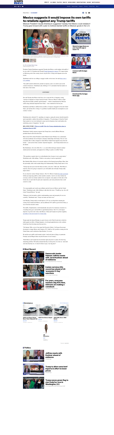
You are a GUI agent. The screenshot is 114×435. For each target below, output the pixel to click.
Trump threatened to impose (51, 71)
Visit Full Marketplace (64, 303)
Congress (81, 6)
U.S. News (53, 2)
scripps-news (19, 6)
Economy (86, 6)
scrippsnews (15, 6)
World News (72, 2)
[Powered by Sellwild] (67, 343)
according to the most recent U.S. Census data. (34, 213)
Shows (89, 2)
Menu (46, 2)
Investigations (81, 2)
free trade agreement (63, 174)
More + (97, 6)
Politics (59, 2)
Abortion (69, 6)
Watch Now (95, 2)
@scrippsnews (23, 6)
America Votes (75, 6)
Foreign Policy (92, 6)
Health (65, 2)
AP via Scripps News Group (31, 65)
